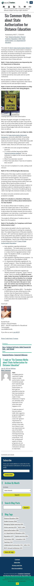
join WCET (16, 332)
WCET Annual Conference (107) (13, 548)
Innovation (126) (20, 539)
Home (3, 6)
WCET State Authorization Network (20, 48)
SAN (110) (27, 545)
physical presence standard (13, 153)
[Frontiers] (8, 3)
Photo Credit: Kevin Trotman (9, 338)
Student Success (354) (10, 521)
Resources (14, 6)
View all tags (9, 552)
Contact (17, 559)
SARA (19, 39)
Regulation (14, 39)
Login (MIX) (9, 6)
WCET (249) (21, 527)
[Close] (32, 581)
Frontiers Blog (19, 6)
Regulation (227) (9, 536)
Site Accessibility (17, 568)
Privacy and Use (17, 565)
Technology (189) (9, 539)
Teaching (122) (8, 542)
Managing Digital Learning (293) (13, 524)
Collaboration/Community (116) (13, 545)
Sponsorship (30, 6)
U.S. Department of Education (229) (14, 533)
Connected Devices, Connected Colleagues (14, 355)
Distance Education (14, 37)
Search (17, 495)
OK (17, 583)
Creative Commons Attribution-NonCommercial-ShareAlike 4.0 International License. (17, 576)
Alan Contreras (6, 370)
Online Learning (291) (10, 527)
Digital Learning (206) (21, 536)
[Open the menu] (31, 2)
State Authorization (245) (11, 530)
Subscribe (24, 6)
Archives (5, 487)
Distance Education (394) (11, 518)
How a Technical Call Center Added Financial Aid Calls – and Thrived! (16, 348)
